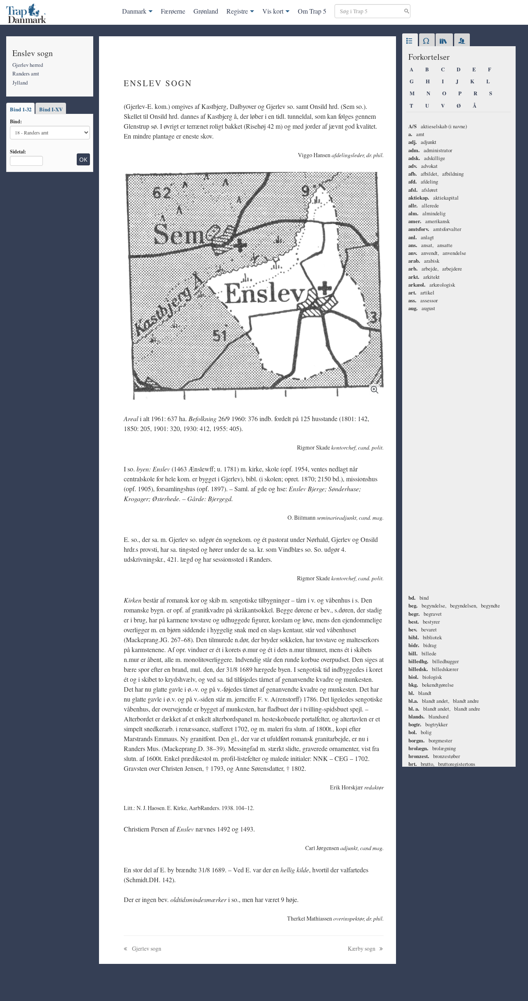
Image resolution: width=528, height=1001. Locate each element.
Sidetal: (18, 151)
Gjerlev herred (27, 64)
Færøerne (173, 11)
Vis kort (272, 11)
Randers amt (25, 73)
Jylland (20, 82)
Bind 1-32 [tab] (20, 109)
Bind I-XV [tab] (51, 109)
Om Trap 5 (312, 11)
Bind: (16, 121)
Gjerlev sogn (146, 948)
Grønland (205, 11)
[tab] (410, 41)
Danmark (134, 11)
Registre (237, 11)
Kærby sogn (362, 948)
